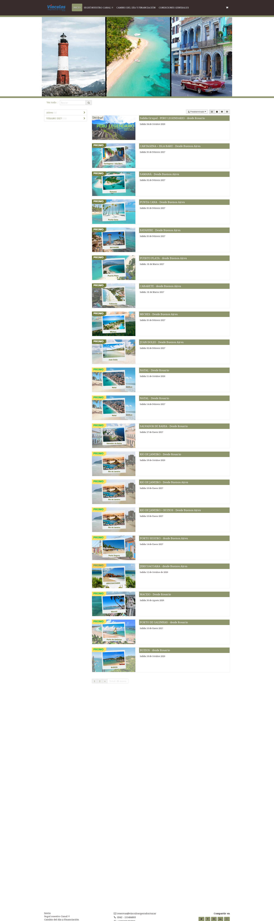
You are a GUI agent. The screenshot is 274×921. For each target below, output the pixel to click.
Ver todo (51, 102)
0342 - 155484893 (126, 917)
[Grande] (216, 112)
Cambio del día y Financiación (61, 919)
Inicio (47, 913)
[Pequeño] (227, 112)
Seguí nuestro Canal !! (57, 916)
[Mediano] (222, 112)
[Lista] (212, 112)
